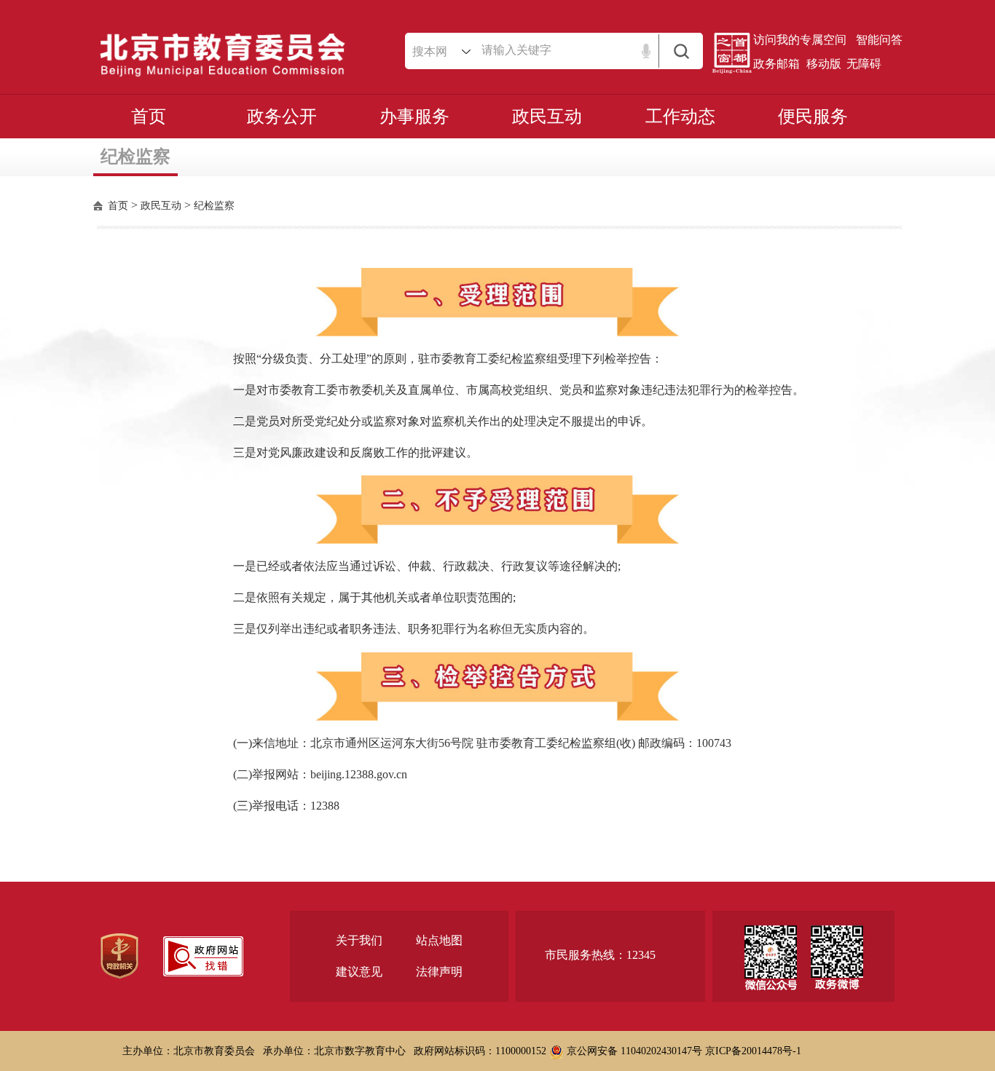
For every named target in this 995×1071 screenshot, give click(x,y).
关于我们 (359, 940)
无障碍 (863, 64)
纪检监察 (214, 205)
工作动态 (680, 116)
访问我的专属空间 (799, 39)
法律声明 (439, 971)
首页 (148, 116)
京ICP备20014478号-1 (753, 1051)
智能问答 (879, 39)
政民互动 (547, 116)
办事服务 (414, 116)
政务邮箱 (776, 64)
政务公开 (282, 116)
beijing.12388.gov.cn (358, 774)
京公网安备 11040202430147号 (633, 1051)
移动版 (823, 64)
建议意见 (359, 971)
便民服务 (813, 116)
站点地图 (439, 940)
